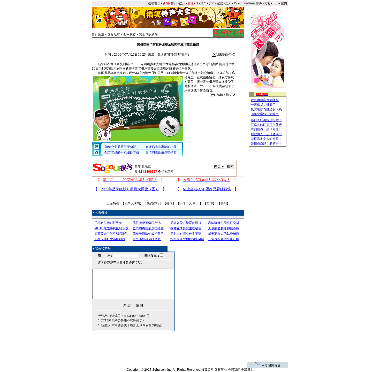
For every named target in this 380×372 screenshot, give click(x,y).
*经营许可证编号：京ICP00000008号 (124, 316)
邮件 (259, 3)
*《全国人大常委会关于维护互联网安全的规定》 (131, 325)
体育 (174, 3)
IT (197, 3)
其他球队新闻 (148, 34)
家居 (220, 3)
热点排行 (153, 203)
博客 (267, 3)
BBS (275, 3)
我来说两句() (225, 54)
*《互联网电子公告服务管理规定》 (122, 320)
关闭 (224, 203)
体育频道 (98, 34)
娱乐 (182, 3)
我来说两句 (132, 203)
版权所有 (221, 369)
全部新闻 (234, 369)
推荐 (169, 203)
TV (235, 3)
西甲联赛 (129, 34)
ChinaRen (246, 3)
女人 (228, 3)
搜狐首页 (154, 3)
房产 (212, 3)
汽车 (203, 3)
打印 (210, 203)
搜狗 (284, 3)
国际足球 (114, 34)
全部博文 (247, 369)
